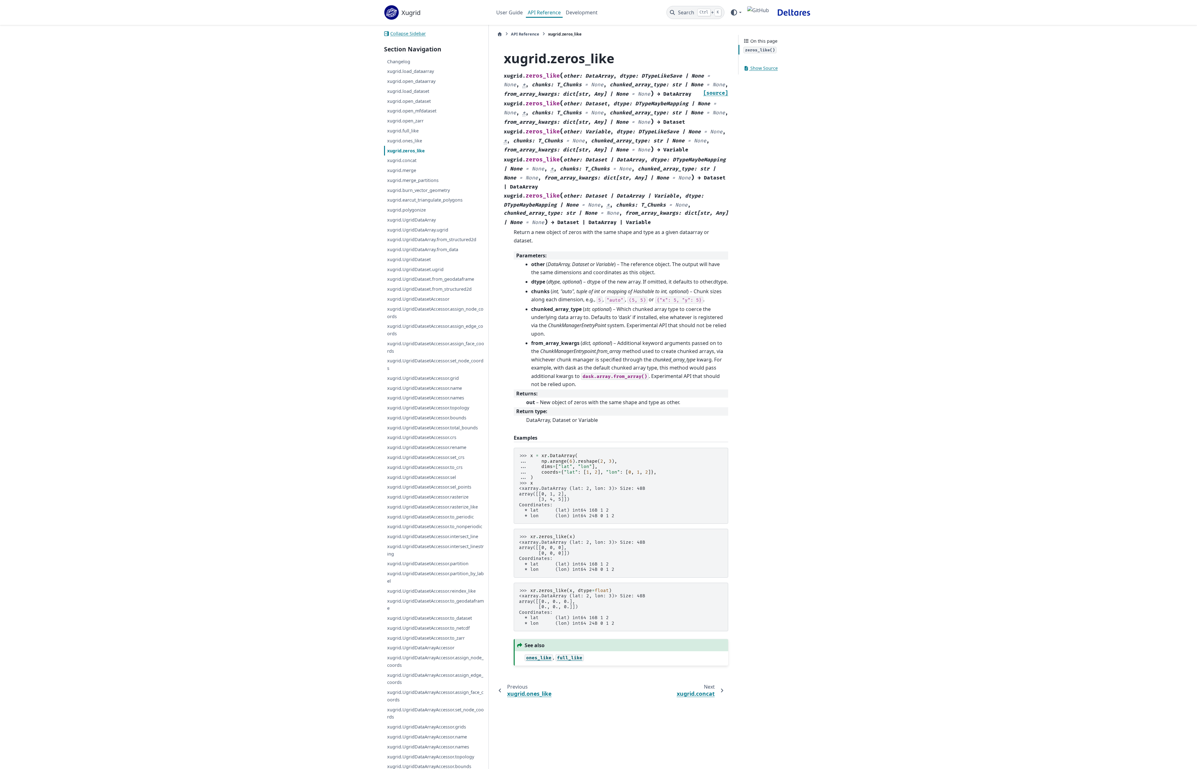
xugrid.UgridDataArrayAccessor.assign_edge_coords (435, 678)
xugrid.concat (401, 161)
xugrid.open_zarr (405, 121)
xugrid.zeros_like (406, 151)
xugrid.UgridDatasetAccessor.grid (423, 378)
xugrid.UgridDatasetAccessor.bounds (426, 418)
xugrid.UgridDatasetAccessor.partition (428, 564)
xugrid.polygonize (406, 210)
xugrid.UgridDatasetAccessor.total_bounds (432, 428)
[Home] (499, 34)
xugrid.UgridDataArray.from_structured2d (431, 240)
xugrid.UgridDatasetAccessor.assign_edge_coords (435, 330)
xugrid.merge (401, 170)
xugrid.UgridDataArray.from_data (422, 249)
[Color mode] (736, 12)
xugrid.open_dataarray (411, 81)
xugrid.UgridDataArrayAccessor (420, 648)
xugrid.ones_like (404, 141)
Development (582, 12)
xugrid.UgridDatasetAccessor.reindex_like (431, 591)
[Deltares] (794, 12)
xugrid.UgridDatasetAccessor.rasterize (428, 497)
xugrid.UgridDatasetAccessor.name (424, 388)
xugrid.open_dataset (409, 101)
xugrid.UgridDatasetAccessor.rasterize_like (432, 507)
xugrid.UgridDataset (409, 259)
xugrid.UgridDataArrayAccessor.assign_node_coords (435, 661)
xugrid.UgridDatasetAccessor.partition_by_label (435, 577)
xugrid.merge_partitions (413, 180)
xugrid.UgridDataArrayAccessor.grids (426, 727)
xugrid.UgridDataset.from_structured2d (429, 289)
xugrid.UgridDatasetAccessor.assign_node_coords (435, 312)
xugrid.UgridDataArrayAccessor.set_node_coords (435, 713)
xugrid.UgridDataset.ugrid (415, 269)
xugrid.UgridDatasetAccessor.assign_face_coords (435, 347)
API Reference (544, 12)
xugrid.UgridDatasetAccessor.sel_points (429, 487)
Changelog (398, 61)
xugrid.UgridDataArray (411, 220)
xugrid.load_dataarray (410, 71)
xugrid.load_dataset (408, 91)
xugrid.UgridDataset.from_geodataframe (430, 279)
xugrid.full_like (403, 131)
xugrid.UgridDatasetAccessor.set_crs (425, 457)
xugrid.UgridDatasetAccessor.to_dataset (429, 618)
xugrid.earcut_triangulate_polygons (425, 200)
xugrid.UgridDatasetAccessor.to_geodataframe (435, 604)
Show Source (763, 68)
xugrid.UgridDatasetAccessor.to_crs (425, 467)
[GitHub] (758, 12)
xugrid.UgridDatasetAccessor (418, 299)
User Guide (509, 12)
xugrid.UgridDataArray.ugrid (417, 230)
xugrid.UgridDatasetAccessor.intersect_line (432, 536)
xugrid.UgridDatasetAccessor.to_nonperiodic (434, 527)
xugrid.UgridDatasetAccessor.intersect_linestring (435, 550)
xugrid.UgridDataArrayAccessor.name (427, 737)
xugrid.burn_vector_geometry (418, 190)
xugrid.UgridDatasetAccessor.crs (421, 438)
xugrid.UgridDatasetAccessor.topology (428, 408)
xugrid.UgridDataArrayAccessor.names (428, 747)
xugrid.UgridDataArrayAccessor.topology (430, 757)
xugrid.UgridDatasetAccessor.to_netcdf (428, 628)
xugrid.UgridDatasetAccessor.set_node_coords (435, 364)
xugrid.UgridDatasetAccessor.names (425, 398)
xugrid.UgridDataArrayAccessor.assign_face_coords (435, 696)
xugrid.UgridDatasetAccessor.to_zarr (426, 638)
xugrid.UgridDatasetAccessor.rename (426, 448)
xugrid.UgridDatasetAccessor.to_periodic (430, 517)
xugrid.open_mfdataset (411, 111)
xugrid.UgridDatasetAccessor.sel (421, 477)
